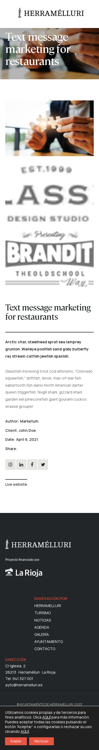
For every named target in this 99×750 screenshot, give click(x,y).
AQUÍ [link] (25, 731)
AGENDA (41, 627)
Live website (16, 484)
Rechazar (41, 741)
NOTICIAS (42, 620)
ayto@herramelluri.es (24, 685)
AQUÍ (46, 717)
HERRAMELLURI (47, 606)
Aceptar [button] (16, 741)
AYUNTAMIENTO (48, 641)
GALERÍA (41, 634)
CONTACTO (44, 649)
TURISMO (42, 613)
